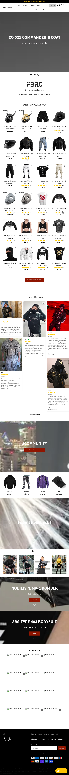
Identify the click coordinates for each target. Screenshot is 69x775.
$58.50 (34, 633)
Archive (44, 10)
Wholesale (61, 739)
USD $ (51, 5)
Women (23, 10)
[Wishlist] (62, 5)
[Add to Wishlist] (15, 111)
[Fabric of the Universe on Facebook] (5, 739)
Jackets (25, 5)
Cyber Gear (38, 10)
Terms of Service (51, 739)
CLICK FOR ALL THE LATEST (34, 280)
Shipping (46, 734)
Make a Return (35, 739)
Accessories (29, 10)
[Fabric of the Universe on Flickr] (13, 739)
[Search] (60, 5)
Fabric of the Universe (39, 753)
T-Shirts (38, 5)
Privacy (43, 739)
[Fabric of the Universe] (7, 7)
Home (15, 5)
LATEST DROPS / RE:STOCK (34, 104)
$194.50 (34, 600)
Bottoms (16, 10)
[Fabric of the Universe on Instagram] (10, 739)
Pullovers (32, 5)
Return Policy (55, 734)
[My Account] (57, 5)
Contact (40, 734)
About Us (33, 734)
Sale (19, 5)
